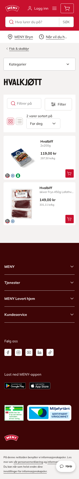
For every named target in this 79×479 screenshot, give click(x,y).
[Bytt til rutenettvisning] (10, 121)
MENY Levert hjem (19, 298)
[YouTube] (28, 352)
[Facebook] (7, 352)
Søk (66, 22)
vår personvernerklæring (28, 461)
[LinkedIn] (39, 352)
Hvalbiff (46, 141)
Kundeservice (15, 314)
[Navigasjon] (54, 8)
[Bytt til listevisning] (19, 121)
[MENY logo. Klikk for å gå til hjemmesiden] (12, 8)
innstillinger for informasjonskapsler (25, 471)
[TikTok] (50, 352)
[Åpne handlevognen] (67, 8)
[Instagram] (18, 352)
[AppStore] (39, 385)
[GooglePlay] (15, 385)
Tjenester (12, 282)
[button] (39, 64)
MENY (9, 266)
